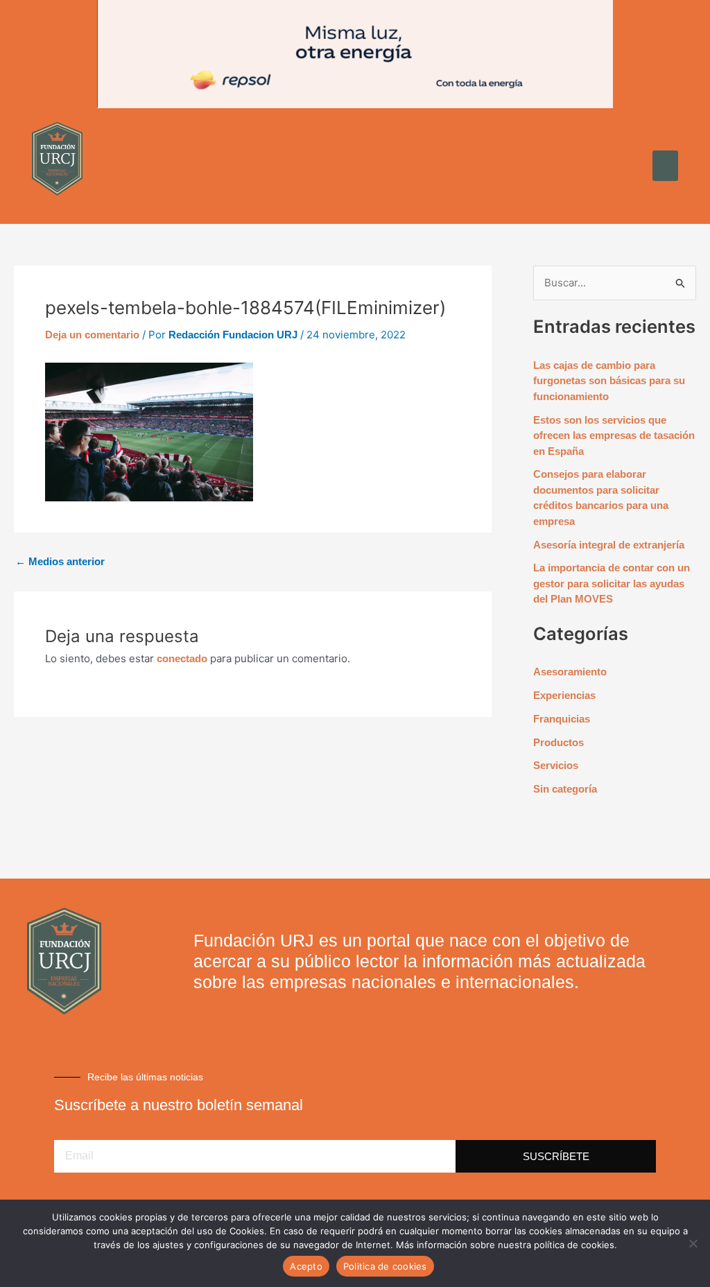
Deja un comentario (92, 334)
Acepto (306, 1266)
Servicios (555, 765)
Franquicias (561, 719)
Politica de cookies (385, 1266)
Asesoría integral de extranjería (608, 545)
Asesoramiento (570, 671)
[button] (665, 165)
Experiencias (564, 695)
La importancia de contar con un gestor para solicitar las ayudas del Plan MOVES (611, 583)
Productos (558, 742)
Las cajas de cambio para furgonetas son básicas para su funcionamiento (609, 380)
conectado (182, 658)
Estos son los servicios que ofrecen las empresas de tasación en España (614, 435)
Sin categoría (565, 789)
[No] (693, 1243)
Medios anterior (60, 561)
